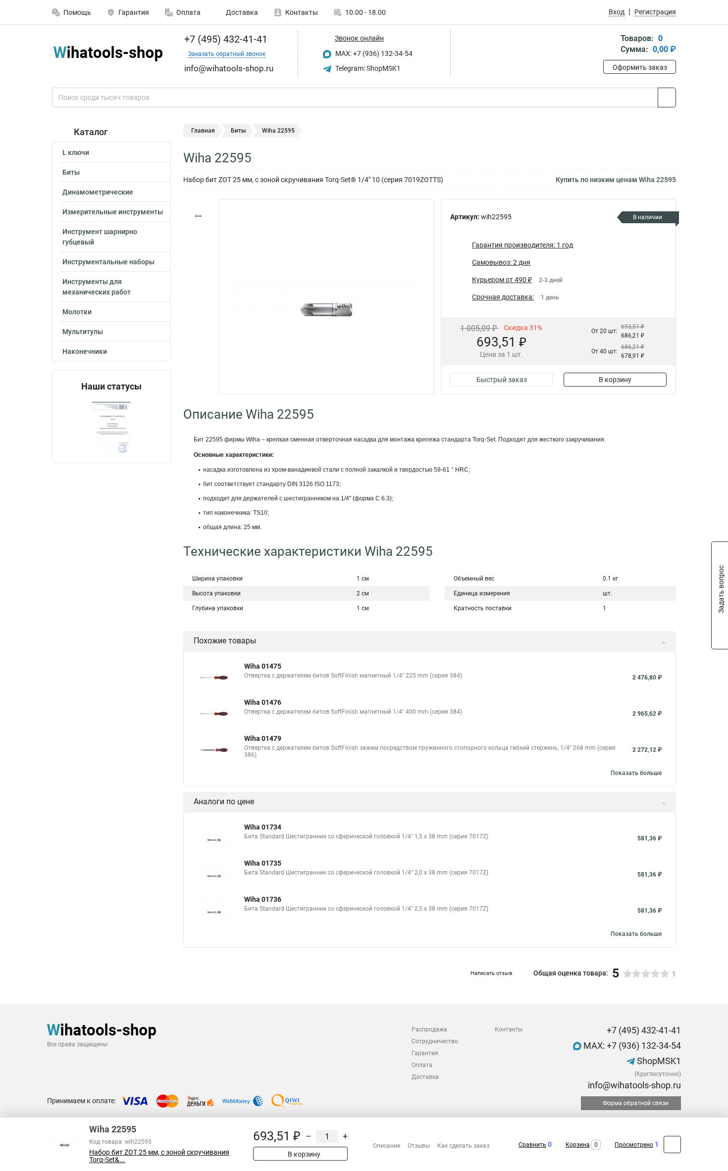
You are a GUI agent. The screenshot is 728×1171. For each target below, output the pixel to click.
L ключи (75, 152)
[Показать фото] (198, 214)
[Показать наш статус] (111, 427)
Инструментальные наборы (108, 262)
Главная (203, 130)
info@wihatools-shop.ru (633, 1085)
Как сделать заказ (463, 1145)
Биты (71, 172)
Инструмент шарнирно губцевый (99, 237)
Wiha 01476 (262, 702)
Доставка (241, 12)
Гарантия (133, 12)
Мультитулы (82, 332)
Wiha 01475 (262, 666)
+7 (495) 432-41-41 (224, 39)
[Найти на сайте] (667, 97)
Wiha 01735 (262, 863)
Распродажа (429, 1029)
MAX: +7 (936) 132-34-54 (373, 53)
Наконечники (84, 351)
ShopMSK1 (658, 1061)
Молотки (77, 312)
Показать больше (636, 773)
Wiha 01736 (262, 899)
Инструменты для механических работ (96, 287)
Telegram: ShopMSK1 (367, 68)
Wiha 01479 (262, 738)
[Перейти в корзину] (610, 45)
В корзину (615, 380)
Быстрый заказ (501, 380)
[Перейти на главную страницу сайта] (107, 53)
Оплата (188, 12)
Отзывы (419, 1145)
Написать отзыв (491, 973)
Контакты (301, 12)
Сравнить (532, 1144)
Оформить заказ (640, 67)
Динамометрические (97, 192)
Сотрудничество (435, 1041)
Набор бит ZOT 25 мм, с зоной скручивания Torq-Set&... (159, 1156)
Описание (386, 1145)
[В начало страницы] (672, 1144)
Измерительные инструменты (112, 212)
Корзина (578, 1144)
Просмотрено (634, 1144)
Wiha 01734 (262, 827)
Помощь (77, 12)
